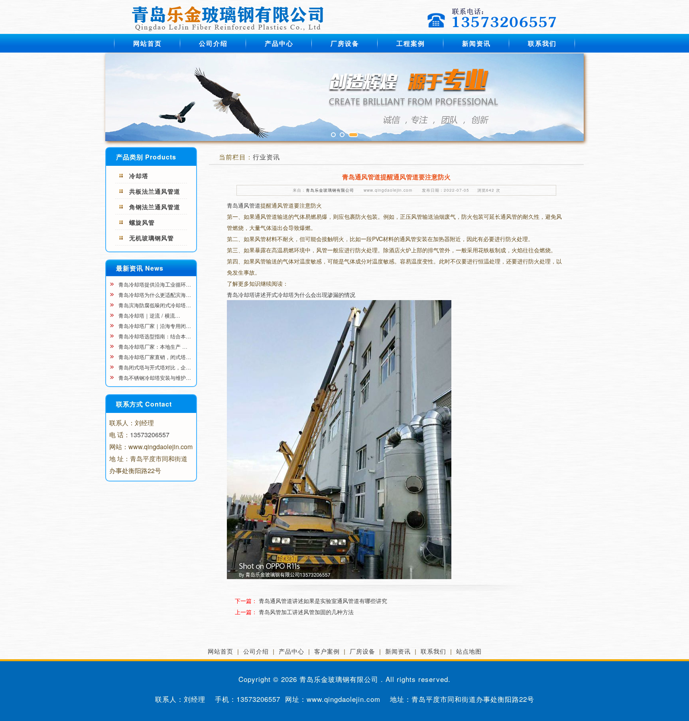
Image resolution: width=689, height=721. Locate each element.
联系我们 (542, 43)
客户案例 (327, 651)
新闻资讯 (476, 43)
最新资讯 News (139, 268)
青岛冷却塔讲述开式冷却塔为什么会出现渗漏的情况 (291, 295)
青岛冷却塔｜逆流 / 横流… (148, 315)
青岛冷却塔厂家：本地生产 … (152, 346)
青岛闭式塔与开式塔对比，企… (154, 367)
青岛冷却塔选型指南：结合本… (154, 336)
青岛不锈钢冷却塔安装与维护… (154, 377)
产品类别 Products (146, 156)
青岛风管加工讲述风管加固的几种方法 (306, 612)
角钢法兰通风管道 (154, 206)
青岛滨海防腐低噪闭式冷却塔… (154, 305)
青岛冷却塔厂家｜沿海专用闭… (154, 326)
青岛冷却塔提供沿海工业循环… (154, 284)
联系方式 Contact (144, 404)
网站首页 (147, 43)
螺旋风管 (142, 222)
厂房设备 (345, 43)
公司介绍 (213, 43)
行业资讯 (266, 156)
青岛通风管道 (243, 205)
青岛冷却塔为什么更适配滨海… (154, 295)
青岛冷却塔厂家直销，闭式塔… (154, 357)
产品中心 (279, 43)
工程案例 (410, 43)
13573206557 (149, 434)
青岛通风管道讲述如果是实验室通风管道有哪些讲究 (323, 601)
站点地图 (469, 651)
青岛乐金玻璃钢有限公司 (330, 190)
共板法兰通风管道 (154, 191)
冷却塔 (138, 175)
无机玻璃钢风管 (151, 238)
